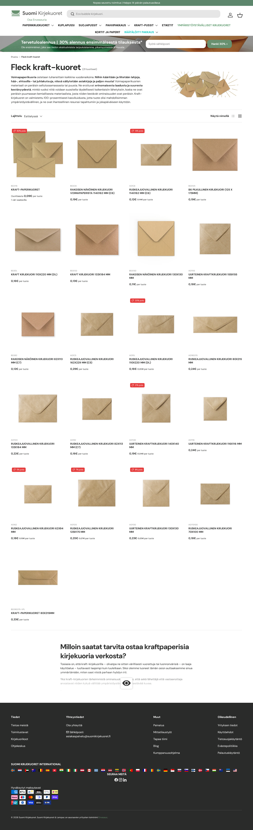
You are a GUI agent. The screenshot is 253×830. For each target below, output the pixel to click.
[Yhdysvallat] (235, 770)
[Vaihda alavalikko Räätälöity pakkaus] (157, 32)
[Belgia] (40, 770)
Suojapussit (88, 25)
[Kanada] (89, 770)
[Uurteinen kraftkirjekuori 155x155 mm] (215, 240)
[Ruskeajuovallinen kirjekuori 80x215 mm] (215, 324)
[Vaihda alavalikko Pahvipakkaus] (129, 25)
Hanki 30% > (219, 44)
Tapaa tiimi (160, 739)
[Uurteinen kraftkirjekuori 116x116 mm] (215, 409)
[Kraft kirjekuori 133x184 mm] (97, 240)
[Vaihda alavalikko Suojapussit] (100, 25)
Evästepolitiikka (228, 746)
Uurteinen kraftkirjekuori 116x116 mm (215, 444)
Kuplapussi (66, 25)
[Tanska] (200, 770)
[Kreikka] (96, 770)
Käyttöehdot (225, 732)
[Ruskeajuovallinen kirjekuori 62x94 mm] (38, 494)
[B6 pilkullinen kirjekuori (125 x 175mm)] (215, 155)
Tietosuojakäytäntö (230, 739)
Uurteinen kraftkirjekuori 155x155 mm (212, 276)
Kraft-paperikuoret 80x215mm (32, 613)
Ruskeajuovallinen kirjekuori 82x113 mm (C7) (96, 445)
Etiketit (167, 25)
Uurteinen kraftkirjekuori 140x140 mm (154, 445)
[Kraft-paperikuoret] (38, 155)
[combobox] (143, 14)
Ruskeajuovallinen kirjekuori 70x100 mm (210, 530)
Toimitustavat (19, 732)
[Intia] (61, 770)
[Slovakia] (179, 770)
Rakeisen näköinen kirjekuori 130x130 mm (156, 276)
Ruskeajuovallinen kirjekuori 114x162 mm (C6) (151, 191)
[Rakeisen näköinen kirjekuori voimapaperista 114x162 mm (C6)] (97, 155)
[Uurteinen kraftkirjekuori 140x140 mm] (156, 409)
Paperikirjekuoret (36, 25)
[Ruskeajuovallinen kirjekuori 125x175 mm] (97, 494)
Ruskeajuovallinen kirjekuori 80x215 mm (215, 360)
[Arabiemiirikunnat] (27, 770)
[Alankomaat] (20, 770)
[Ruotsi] (158, 770)
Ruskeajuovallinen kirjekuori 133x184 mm (32, 445)
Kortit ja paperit (107, 32)
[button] (240, 15)
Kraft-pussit (144, 25)
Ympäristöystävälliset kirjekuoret (204, 25)
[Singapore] (172, 770)
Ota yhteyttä (74, 725)
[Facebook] (116, 780)
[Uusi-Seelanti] (221, 770)
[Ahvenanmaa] (13, 770)
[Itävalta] (82, 770)
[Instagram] (120, 780)
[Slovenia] (186, 770)
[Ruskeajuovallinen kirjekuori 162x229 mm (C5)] (97, 324)
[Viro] (228, 770)
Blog (156, 746)
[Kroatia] (103, 770)
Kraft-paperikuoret (25, 189)
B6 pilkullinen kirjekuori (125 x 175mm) (210, 191)
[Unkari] (214, 770)
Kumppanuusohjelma (166, 753)
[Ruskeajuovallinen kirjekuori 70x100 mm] (215, 494)
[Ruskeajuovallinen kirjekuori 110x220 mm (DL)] (156, 324)
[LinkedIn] (124, 780)
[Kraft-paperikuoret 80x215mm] (38, 578)
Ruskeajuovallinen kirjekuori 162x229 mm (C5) (92, 360)
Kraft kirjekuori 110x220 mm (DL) (34, 274)
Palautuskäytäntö (229, 753)
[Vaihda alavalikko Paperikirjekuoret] (52, 25)
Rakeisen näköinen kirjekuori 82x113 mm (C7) (37, 360)
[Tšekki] (207, 770)
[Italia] (75, 770)
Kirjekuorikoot (19, 739)
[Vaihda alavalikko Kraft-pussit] (156, 25)
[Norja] (124, 770)
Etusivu (14, 57)
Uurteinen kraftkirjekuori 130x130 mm (154, 530)
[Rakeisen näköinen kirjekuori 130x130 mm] (156, 240)
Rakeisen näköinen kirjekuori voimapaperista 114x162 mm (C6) (92, 191)
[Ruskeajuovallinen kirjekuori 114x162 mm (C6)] (156, 155)
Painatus (158, 725)
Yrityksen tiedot (228, 725)
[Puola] (138, 770)
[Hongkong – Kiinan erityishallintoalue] (54, 770)
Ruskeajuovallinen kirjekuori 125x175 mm (92, 530)
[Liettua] (117, 770)
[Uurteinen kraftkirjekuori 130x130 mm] (156, 494)
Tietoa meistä (19, 725)
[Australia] (33, 770)
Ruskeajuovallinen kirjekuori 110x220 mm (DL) (151, 360)
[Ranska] (144, 770)
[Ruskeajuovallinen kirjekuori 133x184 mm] (38, 409)
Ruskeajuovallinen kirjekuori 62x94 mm (37, 530)
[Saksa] (165, 770)
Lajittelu (16, 116)
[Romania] (152, 770)
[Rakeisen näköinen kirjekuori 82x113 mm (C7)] (38, 324)
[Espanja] (47, 770)
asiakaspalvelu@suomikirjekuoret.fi (88, 736)
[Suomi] (193, 770)
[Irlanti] (68, 770)
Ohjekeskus (18, 746)
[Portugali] (131, 770)
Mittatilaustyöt (162, 732)
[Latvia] (110, 770)
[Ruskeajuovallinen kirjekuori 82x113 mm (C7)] (97, 409)
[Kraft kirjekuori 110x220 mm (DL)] (38, 240)
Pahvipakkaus (116, 25)
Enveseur (102, 817)
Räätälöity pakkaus (139, 32)
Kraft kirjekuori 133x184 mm (90, 274)
